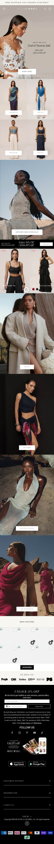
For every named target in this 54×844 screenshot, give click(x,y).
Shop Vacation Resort (27, 609)
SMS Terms (37, 723)
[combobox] (7, 706)
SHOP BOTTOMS (13, 153)
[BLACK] (8, 289)
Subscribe (39, 706)
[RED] (34, 289)
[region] (27, 42)
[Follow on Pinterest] (27, 733)
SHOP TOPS (40, 112)
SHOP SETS (40, 153)
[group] (27, 244)
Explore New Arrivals (27, 232)
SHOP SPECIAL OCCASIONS (27, 528)
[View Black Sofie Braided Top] (15, 271)
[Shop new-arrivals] (27, 200)
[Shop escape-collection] (27, 42)
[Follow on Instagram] (19, 733)
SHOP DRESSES (14, 112)
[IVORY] (4, 289)
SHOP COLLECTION (27, 79)
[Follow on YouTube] (34, 733)
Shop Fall (27, 367)
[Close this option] (27, 824)
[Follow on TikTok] (42, 733)
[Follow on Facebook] (12, 733)
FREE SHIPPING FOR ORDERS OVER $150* (27, 2)
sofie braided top (9, 286)
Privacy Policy (25, 723)
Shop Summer (27, 447)
